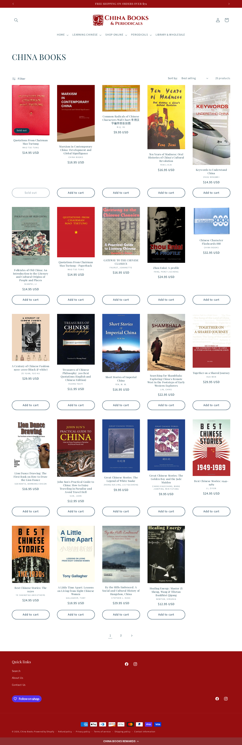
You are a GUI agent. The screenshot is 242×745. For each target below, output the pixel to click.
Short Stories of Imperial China (121, 378)
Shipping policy (122, 731)
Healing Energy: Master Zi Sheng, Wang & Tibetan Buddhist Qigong (166, 592)
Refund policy (65, 731)
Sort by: (173, 78)
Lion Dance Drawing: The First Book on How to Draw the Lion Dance (31, 477)
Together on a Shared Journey (211, 372)
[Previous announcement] (13, 4)
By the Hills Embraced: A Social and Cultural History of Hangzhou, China (121, 591)
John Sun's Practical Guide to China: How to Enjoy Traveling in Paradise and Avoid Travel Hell (75, 486)
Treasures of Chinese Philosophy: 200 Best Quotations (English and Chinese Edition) (76, 374)
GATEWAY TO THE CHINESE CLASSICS (121, 262)
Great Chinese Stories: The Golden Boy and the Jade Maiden (166, 479)
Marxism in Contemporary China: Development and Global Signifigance (75, 150)
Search (16, 671)
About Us (17, 678)
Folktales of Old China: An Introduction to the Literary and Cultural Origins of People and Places (30, 275)
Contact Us (19, 685)
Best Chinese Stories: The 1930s (31, 589)
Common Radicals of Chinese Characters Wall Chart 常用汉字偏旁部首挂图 (121, 120)
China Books (26, 731)
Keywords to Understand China (211, 171)
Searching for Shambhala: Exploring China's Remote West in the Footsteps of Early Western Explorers (166, 380)
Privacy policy (83, 731)
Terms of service (102, 731)
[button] (121, 741)
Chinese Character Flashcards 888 (211, 242)
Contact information (144, 731)
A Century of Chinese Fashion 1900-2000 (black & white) (30, 367)
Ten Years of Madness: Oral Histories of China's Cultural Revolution (166, 158)
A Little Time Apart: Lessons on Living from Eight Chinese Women (75, 591)
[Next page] (131, 635)
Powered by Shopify (44, 731)
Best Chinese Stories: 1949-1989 (211, 482)
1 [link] (110, 635)
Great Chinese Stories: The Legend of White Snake (121, 479)
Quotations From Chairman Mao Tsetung (30, 142)
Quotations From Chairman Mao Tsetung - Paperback (76, 264)
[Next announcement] (229, 4)
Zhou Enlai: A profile (166, 267)
